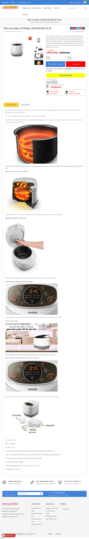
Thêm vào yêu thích (78, 31)
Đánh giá (50, 50)
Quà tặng (71, 91)
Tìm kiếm (50, 533)
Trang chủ (26, 8)
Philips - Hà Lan (11, 31)
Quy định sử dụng (51, 519)
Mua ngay (75, 64)
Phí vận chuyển (54, 91)
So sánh (2, 538)
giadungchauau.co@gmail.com (15, 514)
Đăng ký (13, 2)
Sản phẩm (48, 8)
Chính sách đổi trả (51, 516)
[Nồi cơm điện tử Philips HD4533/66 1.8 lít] (83, 28)
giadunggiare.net (13, 516)
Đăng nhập (5, 2)
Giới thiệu (58, 533)
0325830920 (56, 87)
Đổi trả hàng (53, 93)
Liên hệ (25, 14)
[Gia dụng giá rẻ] (10, 504)
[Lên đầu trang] (84, 534)
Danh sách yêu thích (25, 2)
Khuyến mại (37, 8)
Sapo (34, 534)
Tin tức (57, 8)
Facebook (66, 509)
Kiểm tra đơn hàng (75, 2)
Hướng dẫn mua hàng (54, 79)
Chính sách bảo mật (51, 508)
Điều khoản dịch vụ (36, 524)
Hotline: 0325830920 (74, 93)
